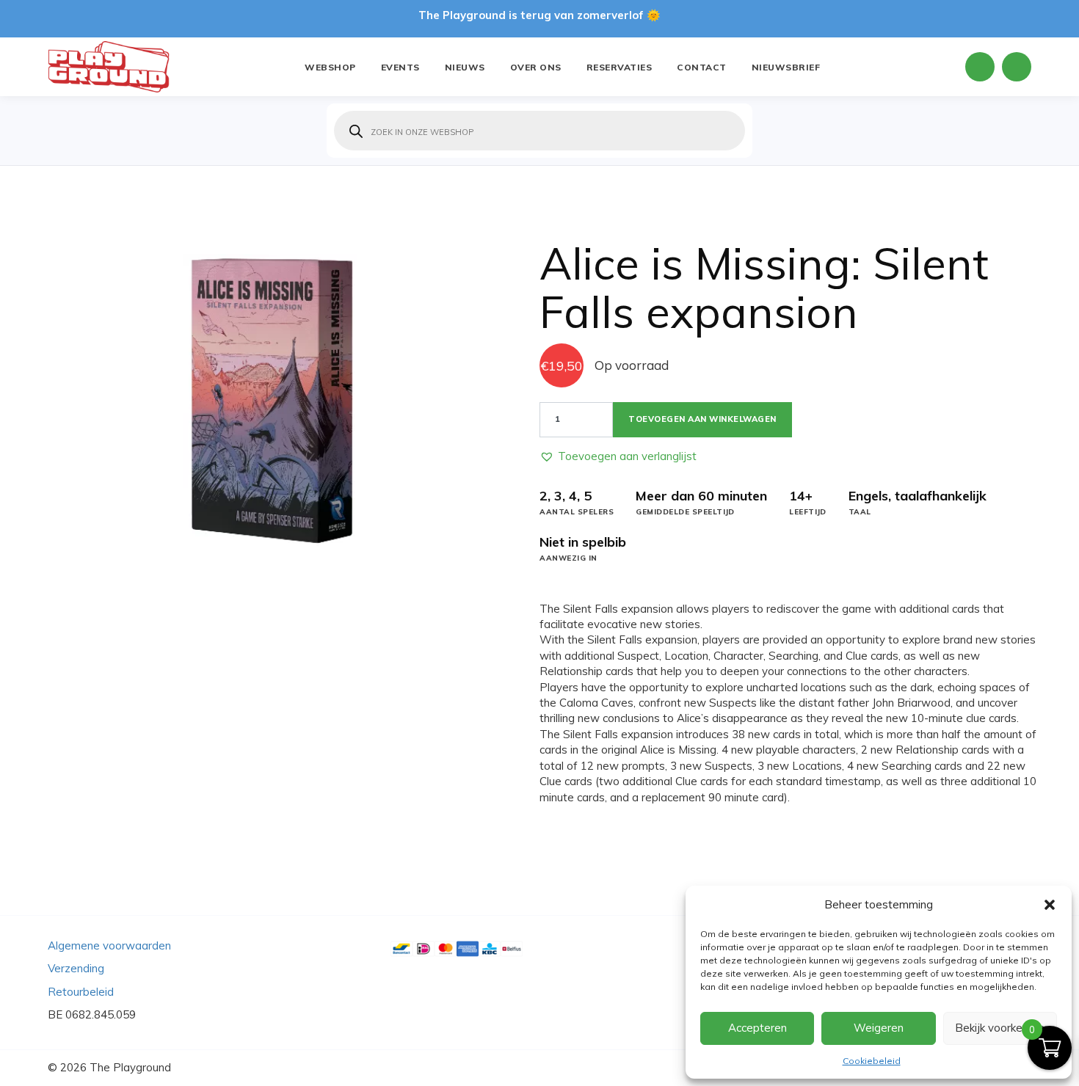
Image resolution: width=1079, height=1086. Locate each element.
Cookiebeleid (872, 1060)
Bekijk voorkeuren (1000, 1028)
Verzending (76, 968)
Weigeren (879, 1028)
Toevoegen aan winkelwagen (702, 419)
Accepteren (757, 1028)
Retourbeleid (81, 992)
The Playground (130, 1067)
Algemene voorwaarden (109, 945)
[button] (1049, 904)
